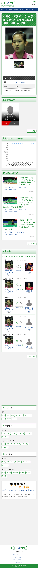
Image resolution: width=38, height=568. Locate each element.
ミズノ (13, 433)
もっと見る (31, 131)
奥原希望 (29, 291)
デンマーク (19, 415)
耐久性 (9, 472)
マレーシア (28, 415)
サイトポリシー (19, 557)
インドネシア (6, 419)
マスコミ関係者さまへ (19, 560)
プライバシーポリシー (19, 555)
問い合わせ (19, 562)
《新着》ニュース (21, 187)
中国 (8, 415)
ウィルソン (20, 433)
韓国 (12, 415)
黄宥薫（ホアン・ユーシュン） (29, 309)
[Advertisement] (19, 383)
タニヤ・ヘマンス (29, 328)
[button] (19, 43)
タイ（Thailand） (21, 82)
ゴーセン (14, 462)
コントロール (11, 444)
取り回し (5, 447)
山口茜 (29, 272)
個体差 (4, 476)
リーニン (5, 437)
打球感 (19, 444)
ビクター (28, 433)
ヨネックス (5, 433)
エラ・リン (29, 347)
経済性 (28, 472)
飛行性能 (15, 472)
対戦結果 (18, 270)
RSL (19, 462)
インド (14, 419)
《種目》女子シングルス (10, 189)
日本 (3, 415)
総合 (3, 444)
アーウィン (26, 462)
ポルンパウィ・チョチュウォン (9, 272)
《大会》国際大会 (9, 187)
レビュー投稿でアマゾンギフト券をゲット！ (18, 491)
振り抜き (26, 444)
